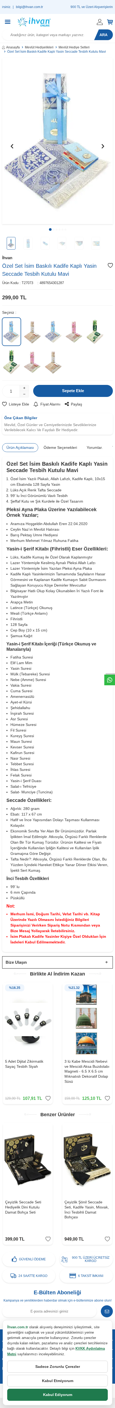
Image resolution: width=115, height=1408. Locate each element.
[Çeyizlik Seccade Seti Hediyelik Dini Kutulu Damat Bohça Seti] (28, 1160)
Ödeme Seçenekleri (60, 447)
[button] (50, 229)
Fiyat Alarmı (50, 404)
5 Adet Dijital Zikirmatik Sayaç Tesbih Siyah (24, 1064)
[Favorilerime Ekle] (48, 1098)
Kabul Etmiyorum (57, 1381)
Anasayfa (13, 47)
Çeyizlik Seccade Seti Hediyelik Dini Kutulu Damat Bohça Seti (23, 1207)
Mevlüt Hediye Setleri (74, 47)
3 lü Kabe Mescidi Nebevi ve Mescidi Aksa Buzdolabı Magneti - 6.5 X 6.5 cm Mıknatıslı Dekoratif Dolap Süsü (86, 1071)
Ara (103, 35)
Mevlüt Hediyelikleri (39, 47)
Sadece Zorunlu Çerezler (57, 1366)
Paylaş (76, 404)
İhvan (7, 257)
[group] (57, 141)
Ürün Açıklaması (20, 447)
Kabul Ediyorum (57, 1394)
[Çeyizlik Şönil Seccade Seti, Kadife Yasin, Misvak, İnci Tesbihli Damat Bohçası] (87, 1160)
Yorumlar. (95, 447)
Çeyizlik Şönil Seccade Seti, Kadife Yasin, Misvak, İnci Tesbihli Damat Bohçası (86, 1209)
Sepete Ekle (73, 390)
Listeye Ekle (19, 404)
